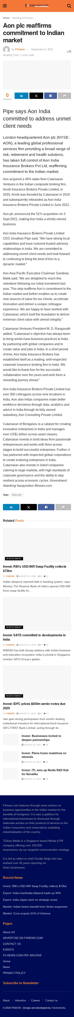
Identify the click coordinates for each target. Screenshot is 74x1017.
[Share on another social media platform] (64, 96)
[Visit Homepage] (37, 6)
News (6, 967)
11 (47, 576)
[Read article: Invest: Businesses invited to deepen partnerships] (11, 739)
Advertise (20, 1000)
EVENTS (8, 949)
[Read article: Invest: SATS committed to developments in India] (37, 614)
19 (46, 745)
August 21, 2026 (27, 713)
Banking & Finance (23, 18)
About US (9, 932)
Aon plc (17, 494)
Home (6, 18)
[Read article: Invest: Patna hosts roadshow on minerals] (11, 756)
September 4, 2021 (42, 49)
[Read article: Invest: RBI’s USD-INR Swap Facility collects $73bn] (37, 545)
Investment (14, 558)
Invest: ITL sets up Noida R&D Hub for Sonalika (45, 772)
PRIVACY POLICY (14, 972)
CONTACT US (12, 943)
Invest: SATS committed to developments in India (34, 637)
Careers (35, 1000)
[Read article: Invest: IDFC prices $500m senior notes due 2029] (37, 682)
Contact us (51, 1000)
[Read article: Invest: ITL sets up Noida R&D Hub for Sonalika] (11, 773)
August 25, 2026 (27, 576)
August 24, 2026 (27, 645)
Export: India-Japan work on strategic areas (30, 899)
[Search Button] (69, 6)
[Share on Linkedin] (21, 96)
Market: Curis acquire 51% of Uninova (26, 913)
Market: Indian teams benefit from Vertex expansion (35, 906)
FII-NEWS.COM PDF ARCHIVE (22, 955)
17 (47, 713)
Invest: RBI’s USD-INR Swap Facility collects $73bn (34, 568)
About (6, 1000)
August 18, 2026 (32, 762)
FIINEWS (16, 1008)
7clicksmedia (58, 1008)
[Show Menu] (5, 6)
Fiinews (20, 49)
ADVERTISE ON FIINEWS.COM (23, 937)
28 (46, 779)
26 (47, 645)
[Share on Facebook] (50, 96)
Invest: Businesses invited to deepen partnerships (41, 738)
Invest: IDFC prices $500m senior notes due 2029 (34, 705)
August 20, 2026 (32, 745)
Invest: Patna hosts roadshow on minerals (44, 755)
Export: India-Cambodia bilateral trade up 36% (32, 893)
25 (46, 762)
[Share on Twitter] (36, 96)
